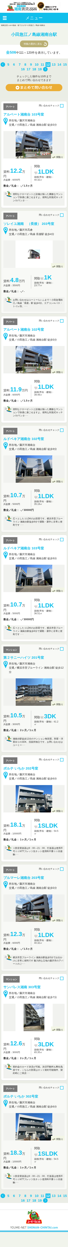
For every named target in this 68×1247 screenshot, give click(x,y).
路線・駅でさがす (19, 25)
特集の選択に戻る (33, 44)
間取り (59, 157)
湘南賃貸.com (6, 25)
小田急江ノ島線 (33, 25)
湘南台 (42, 25)
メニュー (34, 18)
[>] (45, 69)
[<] (3, 64)
